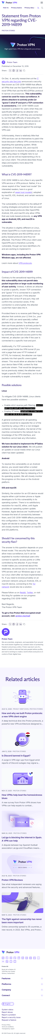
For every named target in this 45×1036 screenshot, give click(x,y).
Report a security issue (11, 1017)
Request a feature (9, 1020)
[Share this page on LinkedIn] (20, 70)
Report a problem (9, 1015)
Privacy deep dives (32, 8)
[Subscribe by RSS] (38, 8)
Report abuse (7, 1012)
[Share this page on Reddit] (13, 70)
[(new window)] (3, 958)
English (8, 1004)
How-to (6, 8)
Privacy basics (16, 8)
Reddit (23, 593)
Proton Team (12, 62)
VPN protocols (25, 263)
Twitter (30, 593)
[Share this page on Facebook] (17, 70)
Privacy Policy (6, 1025)
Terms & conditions (8, 1027)
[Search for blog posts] (42, 8)
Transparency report (8, 1028)
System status (7, 1009)
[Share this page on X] (10, 70)
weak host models (23, 192)
